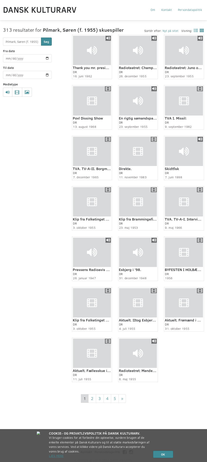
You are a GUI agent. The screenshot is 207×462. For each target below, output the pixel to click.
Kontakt (166, 10)
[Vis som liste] (195, 30)
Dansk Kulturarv (40, 9)
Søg (46, 42)
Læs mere (56, 456)
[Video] (17, 92)
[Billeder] (27, 92)
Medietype (10, 84)
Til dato (8, 68)
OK (163, 454)
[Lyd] (7, 92)
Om (153, 10)
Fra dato (9, 51)
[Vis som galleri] (201, 30)
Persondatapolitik (190, 10)
